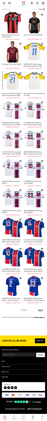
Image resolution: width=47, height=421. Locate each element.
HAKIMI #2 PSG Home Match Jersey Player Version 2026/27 (33, 270)
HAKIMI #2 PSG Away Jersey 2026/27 (11, 182)
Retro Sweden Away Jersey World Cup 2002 (34, 94)
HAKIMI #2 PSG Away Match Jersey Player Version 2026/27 (11, 124)
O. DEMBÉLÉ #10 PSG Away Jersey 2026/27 (32, 182)
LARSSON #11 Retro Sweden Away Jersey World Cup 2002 (33, 65)
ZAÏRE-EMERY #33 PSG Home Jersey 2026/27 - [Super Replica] (34, 299)
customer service (38, 317)
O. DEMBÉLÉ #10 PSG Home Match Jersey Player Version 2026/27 (11, 270)
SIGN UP (40, 341)
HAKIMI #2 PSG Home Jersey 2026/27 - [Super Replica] (11, 299)
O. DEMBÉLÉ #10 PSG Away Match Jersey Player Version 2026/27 (33, 124)
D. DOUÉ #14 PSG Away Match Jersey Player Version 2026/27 (11, 153)
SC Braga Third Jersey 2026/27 (11, 64)
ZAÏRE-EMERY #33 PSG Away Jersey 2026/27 (33, 211)
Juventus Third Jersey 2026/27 (33, 35)
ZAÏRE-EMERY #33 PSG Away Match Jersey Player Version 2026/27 (33, 153)
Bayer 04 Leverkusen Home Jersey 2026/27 (10, 36)
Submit (40, 355)
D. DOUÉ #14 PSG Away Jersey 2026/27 (11, 211)
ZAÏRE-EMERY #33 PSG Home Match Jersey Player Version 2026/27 (11, 241)
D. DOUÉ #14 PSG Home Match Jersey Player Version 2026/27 (33, 241)
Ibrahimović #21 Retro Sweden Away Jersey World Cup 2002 (11, 94)
